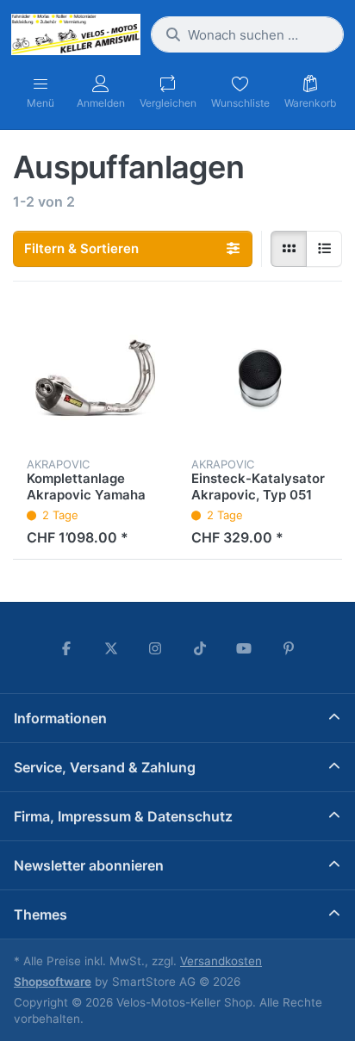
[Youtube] (245, 648)
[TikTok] (200, 648)
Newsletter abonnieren (89, 865)
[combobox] (247, 34)
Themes (40, 914)
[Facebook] (66, 648)
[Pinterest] (289, 648)
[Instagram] (155, 648)
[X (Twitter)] (111, 648)
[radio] (289, 249)
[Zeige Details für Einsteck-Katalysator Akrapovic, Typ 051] (259, 377)
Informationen (60, 718)
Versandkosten (221, 961)
